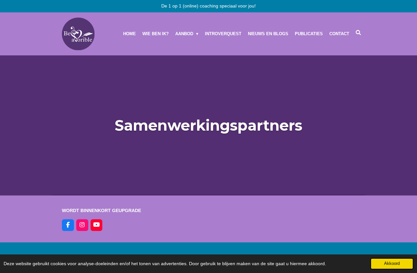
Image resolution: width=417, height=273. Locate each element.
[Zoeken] (358, 33)
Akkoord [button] (392, 263)
